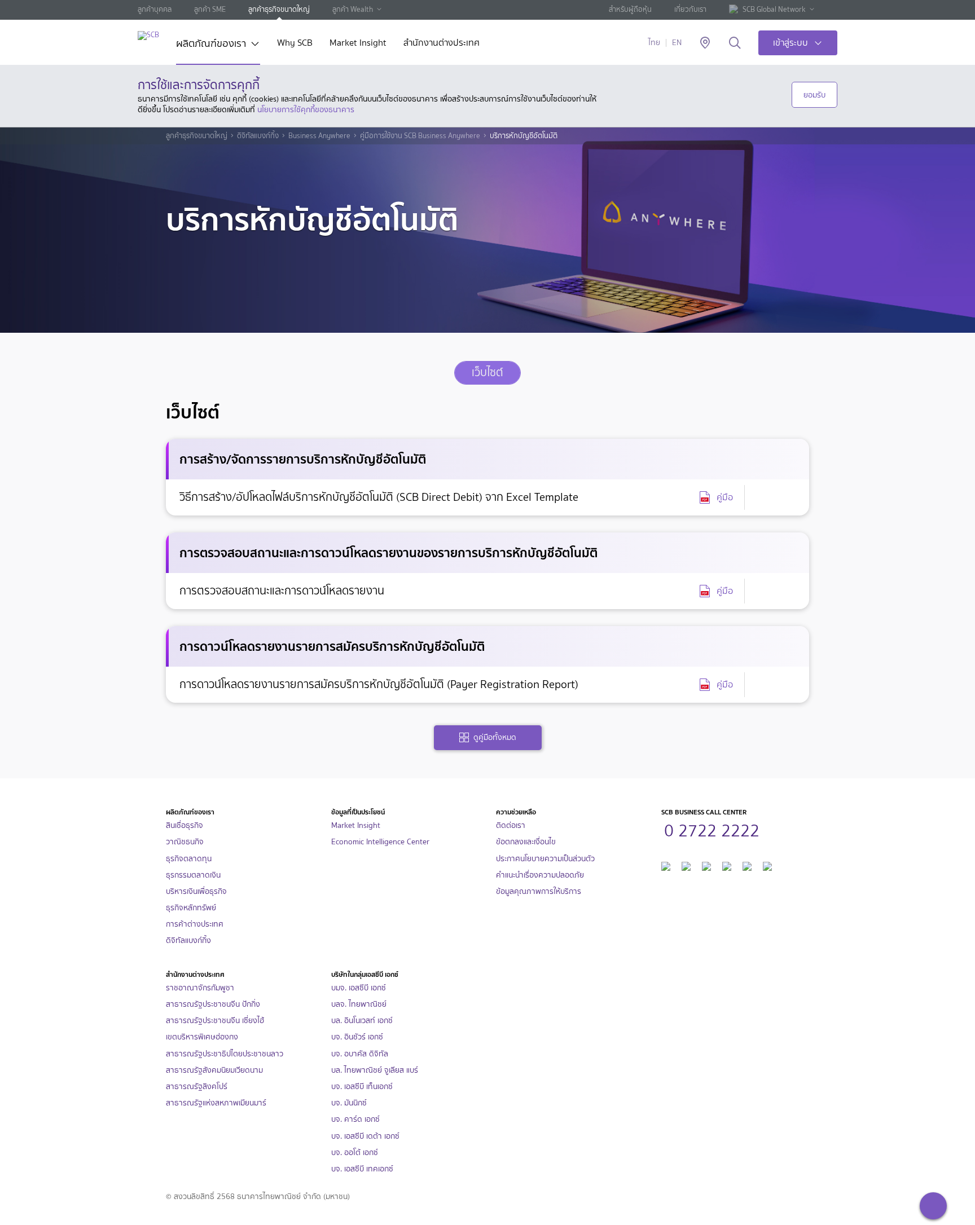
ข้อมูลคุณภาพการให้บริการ (538, 891)
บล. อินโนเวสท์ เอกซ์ (362, 1020)
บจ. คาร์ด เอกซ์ (355, 1119)
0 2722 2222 (711, 829)
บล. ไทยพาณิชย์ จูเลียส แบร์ (374, 1070)
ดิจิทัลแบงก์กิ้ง (258, 135)
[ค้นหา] (734, 43)
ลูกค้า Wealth (352, 9)
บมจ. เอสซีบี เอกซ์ (358, 988)
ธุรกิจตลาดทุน (189, 859)
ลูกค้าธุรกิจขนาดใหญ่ (279, 9)
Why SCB (295, 43)
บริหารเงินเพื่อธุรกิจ (196, 891)
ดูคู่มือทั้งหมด (494, 737)
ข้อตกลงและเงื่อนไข (526, 842)
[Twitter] (747, 865)
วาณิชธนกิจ (185, 842)
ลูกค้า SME (210, 9)
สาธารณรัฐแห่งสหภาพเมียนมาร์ (216, 1103)
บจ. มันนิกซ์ (349, 1103)
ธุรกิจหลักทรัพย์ (191, 908)
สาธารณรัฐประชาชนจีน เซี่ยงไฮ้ (215, 1020)
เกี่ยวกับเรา (690, 9)
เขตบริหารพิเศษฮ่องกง (202, 1037)
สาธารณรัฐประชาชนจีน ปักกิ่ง (213, 1004)
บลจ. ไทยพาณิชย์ (359, 1004)
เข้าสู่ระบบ (790, 42)
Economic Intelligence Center (380, 842)
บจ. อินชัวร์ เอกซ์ (357, 1037)
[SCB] (148, 35)
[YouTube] (726, 865)
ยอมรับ (814, 95)
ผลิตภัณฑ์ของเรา (211, 44)
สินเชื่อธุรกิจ (184, 825)
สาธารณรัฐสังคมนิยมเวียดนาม (214, 1070)
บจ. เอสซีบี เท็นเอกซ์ (362, 1086)
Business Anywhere (319, 135)
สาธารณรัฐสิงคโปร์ (196, 1086)
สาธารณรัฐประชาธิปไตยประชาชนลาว (224, 1054)
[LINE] (686, 865)
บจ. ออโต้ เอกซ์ (354, 1152)
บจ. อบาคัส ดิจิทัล (359, 1054)
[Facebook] (665, 865)
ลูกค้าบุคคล (155, 9)
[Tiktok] (706, 865)
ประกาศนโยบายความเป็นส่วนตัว (545, 859)
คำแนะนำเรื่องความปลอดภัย (540, 875)
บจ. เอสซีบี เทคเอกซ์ (362, 1169)
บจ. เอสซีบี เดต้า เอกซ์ (365, 1136)
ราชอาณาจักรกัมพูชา (200, 988)
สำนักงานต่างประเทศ (441, 43)
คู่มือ (725, 497)
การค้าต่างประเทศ (194, 924)
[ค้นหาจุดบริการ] (705, 43)
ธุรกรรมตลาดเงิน (193, 875)
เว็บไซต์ (487, 372)
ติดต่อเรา (510, 825)
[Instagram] (767, 865)
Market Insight (358, 43)
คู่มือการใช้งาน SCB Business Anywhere (420, 135)
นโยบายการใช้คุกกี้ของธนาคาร (305, 109)
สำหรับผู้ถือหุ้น (630, 9)
